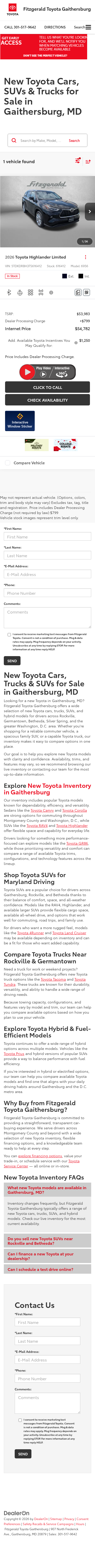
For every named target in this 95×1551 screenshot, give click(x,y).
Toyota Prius (14, 1053)
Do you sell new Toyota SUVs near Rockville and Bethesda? (40, 1240)
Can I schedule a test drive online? (40, 1269)
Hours (80, 1524)
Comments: (12, 603)
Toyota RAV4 (37, 825)
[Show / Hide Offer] (43, 46)
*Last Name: (13, 547)
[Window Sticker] (86, 292)
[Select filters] (77, 161)
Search (74, 140)
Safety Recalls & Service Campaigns (48, 1524)
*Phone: (9, 585)
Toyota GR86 (77, 843)
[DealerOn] (17, 1512)
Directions (55, 26)
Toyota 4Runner (30, 932)
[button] (20, 27)
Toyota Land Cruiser (69, 932)
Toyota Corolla (74, 810)
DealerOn (41, 1518)
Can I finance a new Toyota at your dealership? (40, 1256)
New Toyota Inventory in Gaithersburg (47, 788)
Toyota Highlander (72, 825)
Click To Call (47, 387)
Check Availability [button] (47, 400)
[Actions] (85, 256)
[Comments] (78, 292)
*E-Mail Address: (16, 566)
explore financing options (40, 1155)
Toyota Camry (42, 810)
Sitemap (56, 1518)
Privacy (69, 1518)
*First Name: (13, 528)
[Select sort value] (87, 161)
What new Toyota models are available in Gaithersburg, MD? (47, 1189)
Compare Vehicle (29, 462)
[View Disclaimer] (51, 292)
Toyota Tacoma (53, 979)
